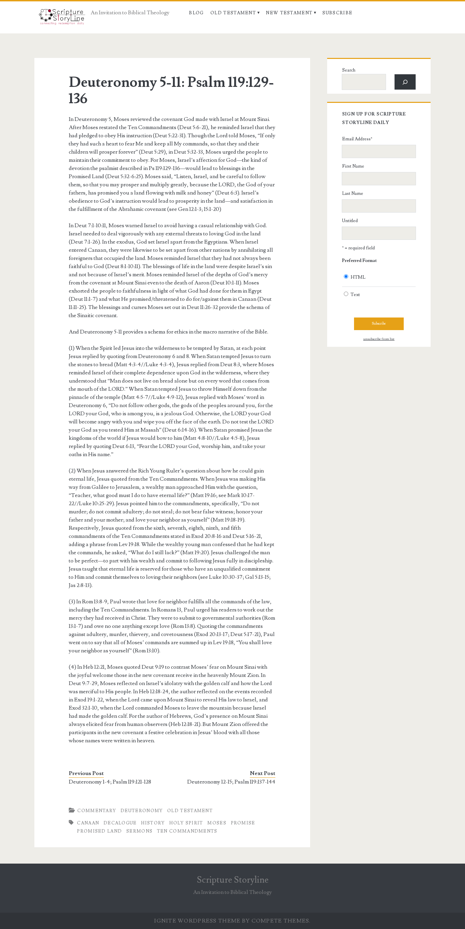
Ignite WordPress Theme (197, 920)
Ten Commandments (187, 831)
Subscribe (337, 13)
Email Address (357, 139)
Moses (216, 823)
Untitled (350, 220)
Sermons (139, 831)
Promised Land (99, 831)
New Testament (289, 13)
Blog (196, 13)
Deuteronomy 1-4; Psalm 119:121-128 (110, 781)
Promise (243, 823)
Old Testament (233, 13)
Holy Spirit (186, 823)
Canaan (88, 823)
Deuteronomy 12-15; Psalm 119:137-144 (231, 781)
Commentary (96, 811)
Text (355, 295)
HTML (358, 277)
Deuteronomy (142, 811)
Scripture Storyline (233, 880)
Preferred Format (359, 260)
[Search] (405, 82)
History (153, 823)
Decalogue (120, 823)
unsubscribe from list (379, 339)
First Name (353, 166)
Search (348, 70)
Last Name (352, 193)
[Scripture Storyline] (61, 19)
